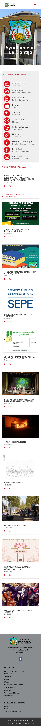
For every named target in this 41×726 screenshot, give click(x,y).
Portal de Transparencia (14, 685)
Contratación (10, 676)
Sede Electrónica (11, 687)
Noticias (8, 690)
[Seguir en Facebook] (20, 659)
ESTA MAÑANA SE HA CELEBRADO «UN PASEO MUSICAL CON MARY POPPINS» (19, 400)
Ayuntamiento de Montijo (14, 671)
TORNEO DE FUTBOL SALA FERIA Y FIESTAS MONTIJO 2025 (17, 230)
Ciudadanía (9, 674)
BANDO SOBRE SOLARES (13, 483)
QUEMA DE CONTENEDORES (15, 442)
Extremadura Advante (13, 711)
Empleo (8, 679)
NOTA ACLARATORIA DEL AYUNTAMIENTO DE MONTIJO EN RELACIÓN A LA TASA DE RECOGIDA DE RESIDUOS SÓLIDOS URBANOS (19, 178)
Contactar (9, 696)
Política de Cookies (28, 723)
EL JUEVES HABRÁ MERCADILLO (16, 525)
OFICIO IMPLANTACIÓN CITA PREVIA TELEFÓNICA (18, 315)
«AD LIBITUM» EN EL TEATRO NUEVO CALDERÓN (18, 611)
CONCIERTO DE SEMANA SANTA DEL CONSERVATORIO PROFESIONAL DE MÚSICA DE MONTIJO (18, 567)
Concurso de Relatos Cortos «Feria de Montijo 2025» (20, 273)
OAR (7, 706)
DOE (7, 709)
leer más (7, 186)
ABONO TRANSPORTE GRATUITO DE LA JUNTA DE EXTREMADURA (19, 358)
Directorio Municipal (12, 693)
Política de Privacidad (14, 723)
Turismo (8, 682)
